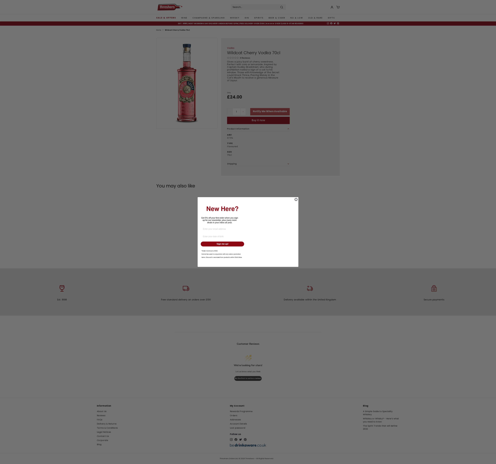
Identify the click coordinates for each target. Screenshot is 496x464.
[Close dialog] (296, 199)
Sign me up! (222, 244)
